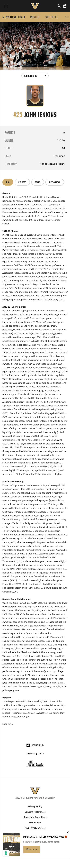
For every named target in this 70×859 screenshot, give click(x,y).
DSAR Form (35, 822)
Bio (8, 182)
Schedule (51, 17)
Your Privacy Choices (35, 828)
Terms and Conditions (35, 817)
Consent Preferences (35, 812)
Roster (34, 17)
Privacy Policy (35, 806)
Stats (37, 182)
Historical (54, 182)
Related (22, 182)
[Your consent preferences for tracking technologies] (6, 853)
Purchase (33, 850)
